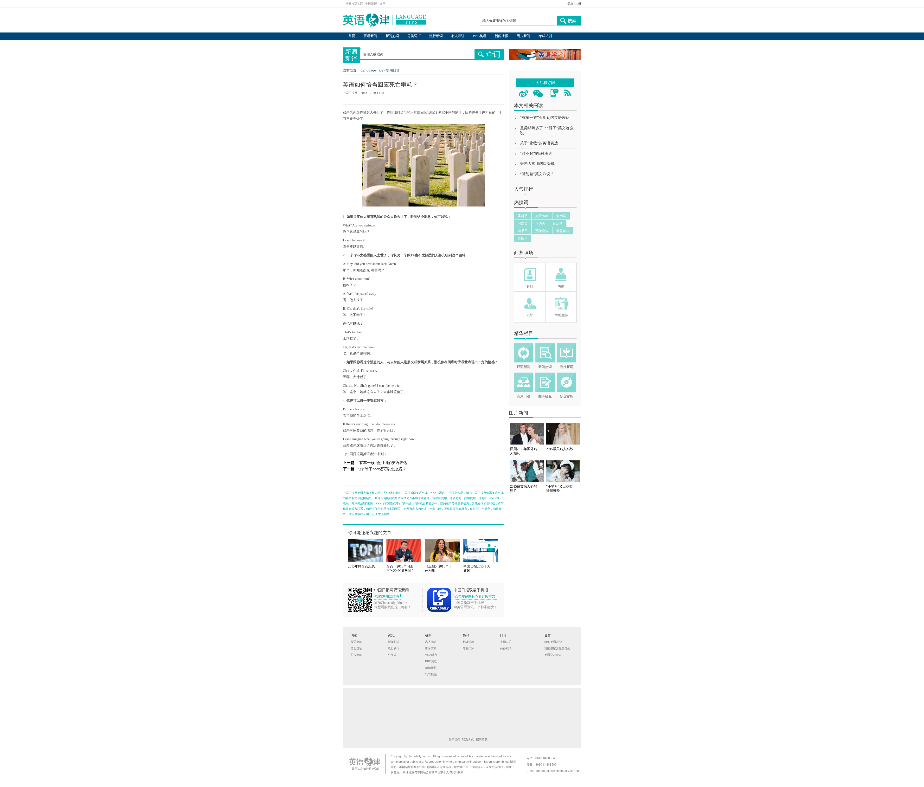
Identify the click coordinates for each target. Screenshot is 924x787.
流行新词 (436, 36)
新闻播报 (501, 36)
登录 (570, 3)
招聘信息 (482, 739)
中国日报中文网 (375, 3)
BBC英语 (479, 36)
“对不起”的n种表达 (536, 153)
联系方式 (468, 739)
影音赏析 (566, 396)
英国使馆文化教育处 (557, 648)
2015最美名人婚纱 (559, 449)
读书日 (523, 231)
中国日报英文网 (353, 3)
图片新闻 (523, 36)
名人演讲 (458, 36)
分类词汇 (414, 36)
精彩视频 (431, 674)
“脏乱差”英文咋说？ (537, 174)
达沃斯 (558, 223)
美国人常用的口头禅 (537, 163)
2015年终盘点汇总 (361, 566)
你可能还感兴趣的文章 (369, 532)
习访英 (523, 223)
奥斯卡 (523, 238)
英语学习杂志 (553, 655)
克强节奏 (542, 216)
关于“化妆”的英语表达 (539, 143)
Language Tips (372, 70)
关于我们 (454, 739)
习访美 (540, 223)
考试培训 (545, 36)
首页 (351, 36)
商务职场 (523, 252)
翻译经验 (545, 396)
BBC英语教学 (553, 642)
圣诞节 (523, 216)
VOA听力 (431, 655)
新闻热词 (392, 36)
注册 (578, 3)
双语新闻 (370, 36)
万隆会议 (542, 231)
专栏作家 (468, 648)
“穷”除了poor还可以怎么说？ (382, 469)
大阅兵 (561, 216)
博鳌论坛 (563, 231)
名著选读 (356, 648)
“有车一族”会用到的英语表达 (382, 463)
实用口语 (393, 70)
